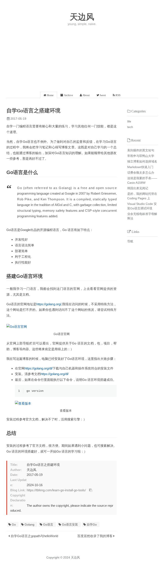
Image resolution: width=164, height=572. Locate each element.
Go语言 (48, 524)
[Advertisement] (82, 58)
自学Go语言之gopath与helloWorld (34, 536)
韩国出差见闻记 (137, 188)
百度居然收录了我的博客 (95, 536)
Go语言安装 (70, 524)
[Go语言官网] (61, 326)
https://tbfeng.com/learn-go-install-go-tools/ (56, 490)
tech (130, 127)
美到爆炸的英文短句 (140, 150)
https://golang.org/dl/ (39, 368)
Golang (29, 524)
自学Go (92, 524)
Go (14, 524)
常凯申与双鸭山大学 (140, 156)
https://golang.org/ (48, 304)
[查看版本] (66, 403)
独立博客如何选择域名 (142, 161)
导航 (130, 241)
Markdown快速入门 (140, 167)
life (129, 121)
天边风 (82, 16)
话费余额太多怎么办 (140, 172)
